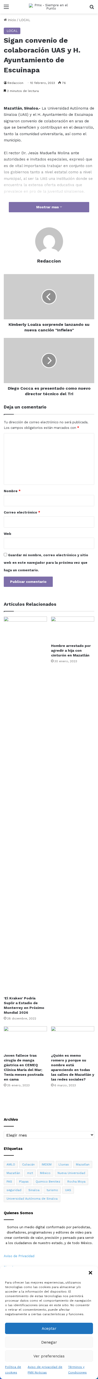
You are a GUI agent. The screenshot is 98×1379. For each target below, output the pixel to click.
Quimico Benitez (48, 1181)
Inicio (11, 20)
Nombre (12, 491)
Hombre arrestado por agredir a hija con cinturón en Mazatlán (71, 650)
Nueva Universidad (71, 1173)
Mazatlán (13, 1173)
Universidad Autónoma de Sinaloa (32, 1198)
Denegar (49, 1342)
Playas (24, 1181)
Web (7, 534)
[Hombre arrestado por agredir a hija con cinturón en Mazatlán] (72, 629)
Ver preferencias (49, 1356)
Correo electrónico (22, 512)
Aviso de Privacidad (19, 1256)
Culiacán (28, 1164)
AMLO (11, 1164)
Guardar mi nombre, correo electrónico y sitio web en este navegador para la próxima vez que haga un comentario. (46, 562)
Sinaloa (33, 1190)
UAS (68, 1190)
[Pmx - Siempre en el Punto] (49, 7)
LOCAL (24, 20)
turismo (52, 1190)
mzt (30, 1173)
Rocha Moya (76, 1181)
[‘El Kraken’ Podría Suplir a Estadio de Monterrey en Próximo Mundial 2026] (25, 805)
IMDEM (47, 1164)
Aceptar (49, 1328)
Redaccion (15, 83)
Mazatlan (82, 1164)
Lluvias (64, 1164)
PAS (9, 1181)
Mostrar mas (48, 207)
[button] (90, 1272)
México (45, 1173)
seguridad (14, 1190)
